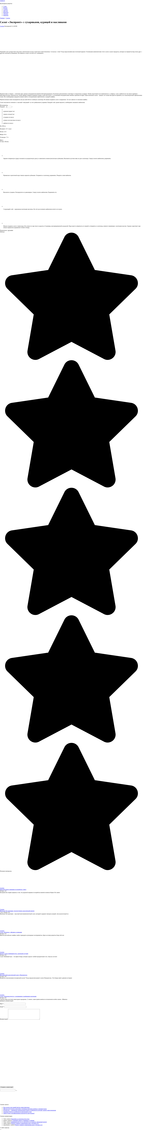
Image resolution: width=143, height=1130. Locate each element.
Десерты (5, 13)
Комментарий (4, 1019)
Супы (5, 6)
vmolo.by (2, 0)
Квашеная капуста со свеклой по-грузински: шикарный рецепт (29, 1122)
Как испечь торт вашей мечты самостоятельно (16, 1107)
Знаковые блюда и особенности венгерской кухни (17, 1112)
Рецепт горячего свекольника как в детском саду (25, 1123)
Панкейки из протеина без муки (20, 1119)
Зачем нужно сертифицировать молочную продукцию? (19, 1113)
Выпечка (5, 12)
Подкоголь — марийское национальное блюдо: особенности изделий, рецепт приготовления (29, 1110)
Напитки (5, 15)
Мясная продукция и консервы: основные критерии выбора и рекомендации (25, 1109)
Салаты (5, 9)
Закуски (5, 11)
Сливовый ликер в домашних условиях (23, 1120)
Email (2, 1006)
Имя (1, 1003)
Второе (5, 8)
